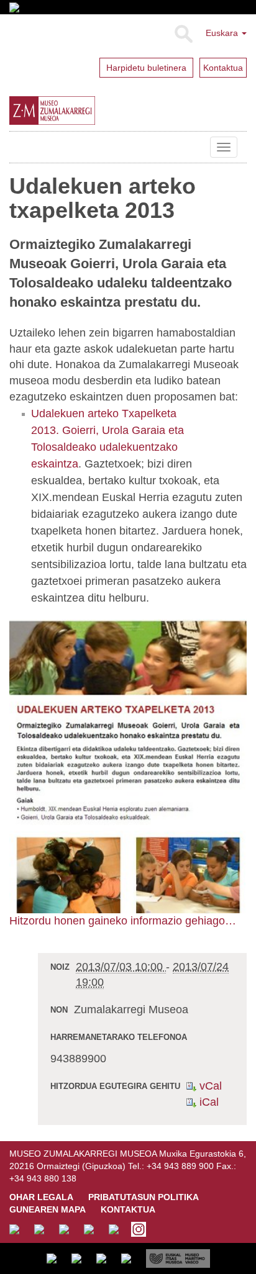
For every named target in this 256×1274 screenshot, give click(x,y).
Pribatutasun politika (143, 1197)
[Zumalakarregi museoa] (80, 110)
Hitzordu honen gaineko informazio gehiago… (122, 921)
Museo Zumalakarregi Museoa (18, 147)
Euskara (223, 33)
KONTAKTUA (128, 1209)
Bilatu (183, 34)
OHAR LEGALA (41, 1197)
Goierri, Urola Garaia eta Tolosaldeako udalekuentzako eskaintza (107, 447)
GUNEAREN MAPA (47, 1209)
